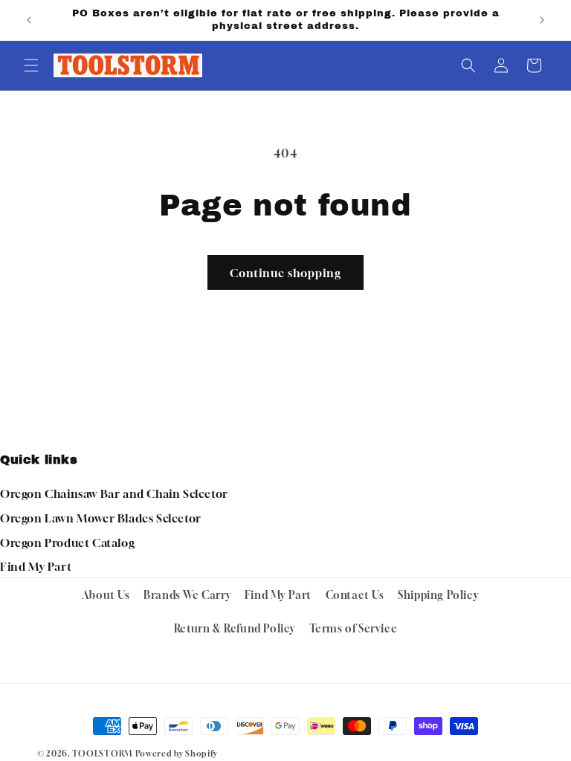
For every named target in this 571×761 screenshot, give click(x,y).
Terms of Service (353, 628)
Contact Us (355, 595)
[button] (31, 65)
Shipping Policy (438, 595)
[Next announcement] (542, 20)
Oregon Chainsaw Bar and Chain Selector (114, 493)
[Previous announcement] (29, 20)
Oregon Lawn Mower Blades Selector (100, 518)
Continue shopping (285, 272)
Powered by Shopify (176, 753)
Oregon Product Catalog (67, 542)
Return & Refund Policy (234, 628)
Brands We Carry (186, 595)
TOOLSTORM (102, 753)
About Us (106, 595)
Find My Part (35, 566)
